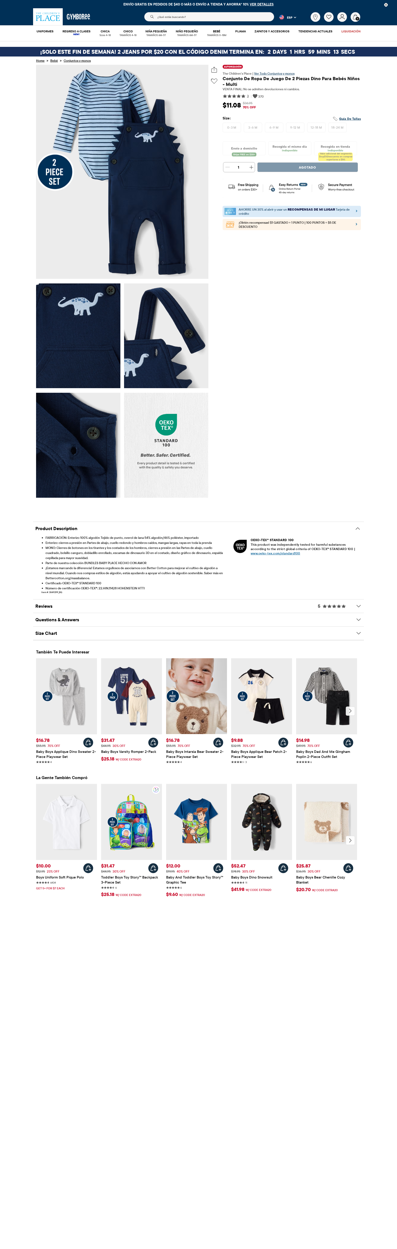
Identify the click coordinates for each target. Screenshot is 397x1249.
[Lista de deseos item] (330, 21)
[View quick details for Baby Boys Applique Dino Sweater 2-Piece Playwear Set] (88, 743)
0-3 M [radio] (231, 127)
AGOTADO (307, 167)
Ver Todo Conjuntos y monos (274, 73)
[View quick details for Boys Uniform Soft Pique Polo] (88, 868)
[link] (315, 17)
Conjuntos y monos (77, 61)
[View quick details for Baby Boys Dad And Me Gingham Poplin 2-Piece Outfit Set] (348, 743)
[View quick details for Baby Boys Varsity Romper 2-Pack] (153, 743)
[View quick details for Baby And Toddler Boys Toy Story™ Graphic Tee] (218, 868)
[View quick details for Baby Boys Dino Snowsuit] (283, 868)
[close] (386, 5)
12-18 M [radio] (316, 127)
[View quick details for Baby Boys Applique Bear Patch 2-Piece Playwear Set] (283, 743)
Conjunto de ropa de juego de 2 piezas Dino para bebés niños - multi (291, 81)
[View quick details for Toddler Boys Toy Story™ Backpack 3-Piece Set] (153, 868)
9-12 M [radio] (295, 127)
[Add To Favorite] (214, 81)
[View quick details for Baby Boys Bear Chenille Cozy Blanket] (348, 868)
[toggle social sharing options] (214, 69)
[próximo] (350, 711)
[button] (285, 17)
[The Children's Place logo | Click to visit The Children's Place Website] (48, 16)
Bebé (54, 61)
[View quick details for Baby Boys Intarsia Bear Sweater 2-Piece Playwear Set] (218, 743)
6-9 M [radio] (273, 127)
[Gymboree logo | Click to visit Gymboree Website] (79, 16)
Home (40, 61)
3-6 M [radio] (252, 127)
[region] (198, 4)
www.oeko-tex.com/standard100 (275, 553)
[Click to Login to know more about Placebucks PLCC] (356, 225)
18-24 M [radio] (337, 127)
